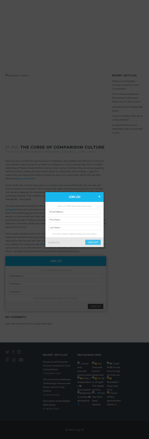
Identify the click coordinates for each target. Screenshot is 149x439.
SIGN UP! (93, 242)
